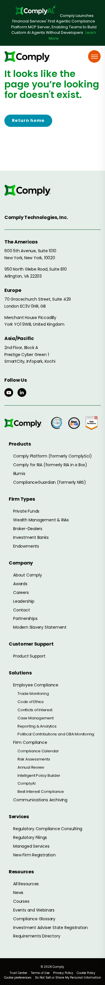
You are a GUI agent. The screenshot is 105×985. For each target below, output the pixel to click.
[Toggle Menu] (94, 56)
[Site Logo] (29, 56)
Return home (28, 120)
